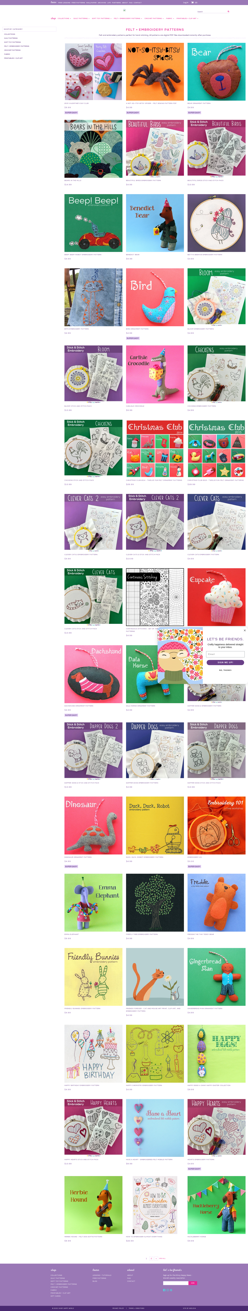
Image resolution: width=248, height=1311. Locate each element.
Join (193, 1283)
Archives (102, 3)
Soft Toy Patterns (12, 42)
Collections (9, 34)
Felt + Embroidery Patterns (16, 46)
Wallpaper (91, 3)
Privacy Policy (118, 1308)
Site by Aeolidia (189, 1308)
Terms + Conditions (136, 1308)
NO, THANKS (225, 670)
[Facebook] (164, 1290)
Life (109, 3)
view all (162, 1258)
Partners (116, 3)
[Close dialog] (245, 630)
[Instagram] (167, 1290)
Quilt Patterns (11, 38)
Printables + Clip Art (13, 58)
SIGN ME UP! (225, 662)
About (125, 3)
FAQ (131, 3)
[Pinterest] (171, 1290)
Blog (95, 1281)
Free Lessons (64, 3)
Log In (185, 2)
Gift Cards (56, 1296)
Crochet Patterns (12, 50)
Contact (138, 3)
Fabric (7, 54)
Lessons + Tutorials (102, 1275)
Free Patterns (78, 3)
